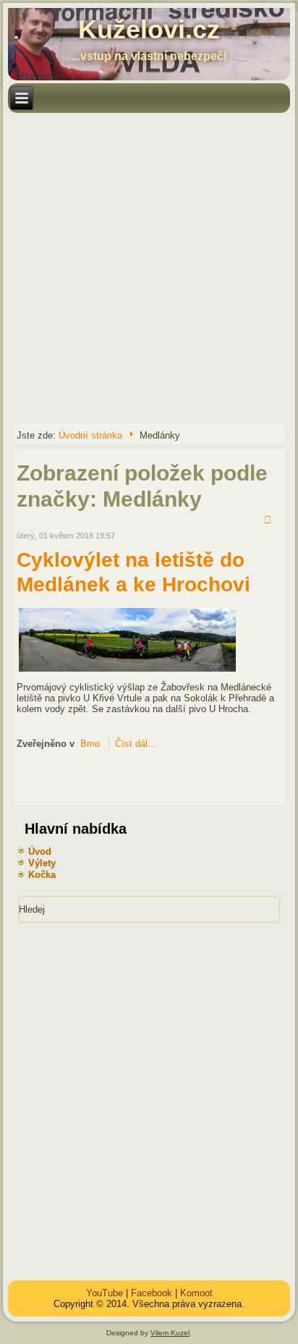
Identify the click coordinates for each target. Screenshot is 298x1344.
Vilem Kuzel (170, 1333)
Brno (90, 743)
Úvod (39, 851)
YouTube (104, 1293)
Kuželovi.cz (149, 29)
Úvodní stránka (90, 435)
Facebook (151, 1293)
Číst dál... (135, 743)
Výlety (42, 863)
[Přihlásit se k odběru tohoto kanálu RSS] (270, 521)
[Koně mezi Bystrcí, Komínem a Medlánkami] (127, 670)
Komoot (196, 1293)
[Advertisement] (149, 267)
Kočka (42, 874)
